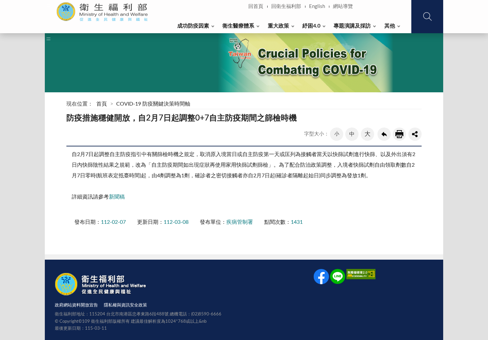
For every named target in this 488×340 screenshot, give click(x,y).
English (317, 6)
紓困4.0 (311, 26)
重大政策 (278, 26)
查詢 (427, 16)
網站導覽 (343, 6)
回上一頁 (384, 134)
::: (48, 5)
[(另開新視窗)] (321, 278)
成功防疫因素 (193, 26)
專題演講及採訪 (352, 26)
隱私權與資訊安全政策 (125, 305)
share (415, 134)
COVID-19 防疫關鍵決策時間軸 (153, 104)
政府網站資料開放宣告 (76, 305)
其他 (389, 26)
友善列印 (399, 134)
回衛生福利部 (286, 6)
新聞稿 (117, 197)
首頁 (101, 104)
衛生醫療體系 (238, 26)
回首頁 (255, 6)
